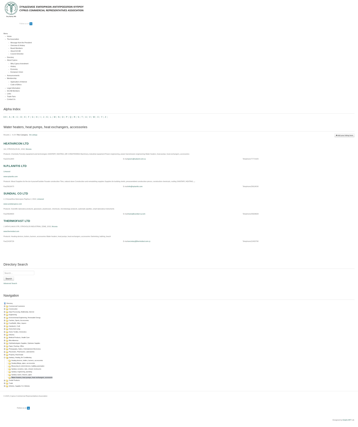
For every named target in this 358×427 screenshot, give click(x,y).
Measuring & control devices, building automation (27, 366)
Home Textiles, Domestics (18, 332)
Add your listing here (345, 135)
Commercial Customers (17, 306)
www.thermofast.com (11, 231)
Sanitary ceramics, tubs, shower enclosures (26, 369)
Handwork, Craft (14, 326)
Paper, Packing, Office (16, 346)
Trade (11, 383)
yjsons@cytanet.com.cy (137, 159)
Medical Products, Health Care (19, 337)
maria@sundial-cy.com (136, 214)
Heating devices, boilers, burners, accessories (27, 360)
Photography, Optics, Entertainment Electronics (25, 349)
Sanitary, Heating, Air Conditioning (20, 357)
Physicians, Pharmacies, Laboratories (22, 352)
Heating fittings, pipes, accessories (23, 363)
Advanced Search (10, 283)
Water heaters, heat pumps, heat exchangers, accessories (32, 377)
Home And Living (14, 329)
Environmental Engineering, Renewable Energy (25, 317)
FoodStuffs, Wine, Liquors (17, 323)
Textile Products (14, 380)
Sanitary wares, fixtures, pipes (21, 375)
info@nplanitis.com (135, 186)
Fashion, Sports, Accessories (19, 320)
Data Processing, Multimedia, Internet (21, 312)
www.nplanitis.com (10, 177)
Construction (13, 309)
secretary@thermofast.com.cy (139, 241)
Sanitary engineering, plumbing (21, 372)
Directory (9, 303)
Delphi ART (347, 420)
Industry (11, 335)
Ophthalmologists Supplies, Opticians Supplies (24, 343)
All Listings (33, 135)
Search (9, 278)
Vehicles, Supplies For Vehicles (19, 386)
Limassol (6, 172)
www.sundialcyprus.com (12, 204)
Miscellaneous (13, 340)
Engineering (13, 314)
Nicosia (28, 149)
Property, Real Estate (16, 355)
